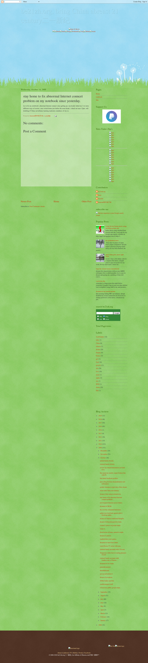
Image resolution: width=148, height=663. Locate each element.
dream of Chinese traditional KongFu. (112, 518)
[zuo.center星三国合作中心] (111, 177)
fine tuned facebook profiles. (109, 478)
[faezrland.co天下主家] (111, 170)
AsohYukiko (100, 337)
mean (97, 375)
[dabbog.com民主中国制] (111, 172)
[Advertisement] (74, 49)
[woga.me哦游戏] (111, 174)
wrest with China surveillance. (109, 490)
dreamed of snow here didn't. (109, 542)
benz (99, 195)
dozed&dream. (104, 570)
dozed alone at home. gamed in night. (112, 532)
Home (56, 201)
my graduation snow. (112, 240)
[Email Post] (55, 116)
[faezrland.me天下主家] (74, 648)
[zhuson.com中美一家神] (111, 155)
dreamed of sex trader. (107, 563)
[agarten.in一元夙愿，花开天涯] (111, 144)
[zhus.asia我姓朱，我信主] (111, 142)
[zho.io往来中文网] (111, 137)
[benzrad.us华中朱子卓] (111, 135)
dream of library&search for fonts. (111, 522)
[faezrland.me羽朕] (111, 139)
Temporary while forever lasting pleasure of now (113, 554)
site (97, 381)
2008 (100, 625)
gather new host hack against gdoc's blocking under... (111, 514)
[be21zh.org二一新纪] (111, 133)
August (102, 595)
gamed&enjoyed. (105, 567)
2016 (100, 426)
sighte (98, 378)
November (104, 454)
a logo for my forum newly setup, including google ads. (116, 227)
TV (71, 653)
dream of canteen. (105, 536)
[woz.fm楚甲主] (111, 181)
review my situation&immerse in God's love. (112, 468)
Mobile (75, 653)
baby (97, 340)
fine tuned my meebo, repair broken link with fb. (113, 474)
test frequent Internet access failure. (111, 503)
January (103, 620)
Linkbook (99, 97)
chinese (98, 346)
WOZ (97, 384)
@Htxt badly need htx (107, 581)
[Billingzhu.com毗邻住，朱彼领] (111, 152)
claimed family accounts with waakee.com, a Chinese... (109, 559)
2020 (100, 416)
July (101, 599)
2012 (100, 437)
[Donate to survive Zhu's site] (111, 123)
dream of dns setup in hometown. (110, 494)
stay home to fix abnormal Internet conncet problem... (111, 498)
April (102, 610)
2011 (100, 440)
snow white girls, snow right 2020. (115, 255)
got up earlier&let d (106, 574)
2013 (100, 433)
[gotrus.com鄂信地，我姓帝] (111, 150)
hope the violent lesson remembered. (107, 269)
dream (98, 349)
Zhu (97, 390)
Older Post (86, 201)
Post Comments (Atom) (37, 206)
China (98, 343)
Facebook (87, 653)
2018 (100, 419)
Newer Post (26, 201)
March (102, 613)
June (102, 603)
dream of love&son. (106, 577)
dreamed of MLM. (106, 506)
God (97, 362)
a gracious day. (100, 281)
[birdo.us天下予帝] (111, 161)
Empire (98, 352)
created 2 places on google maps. (110, 525)
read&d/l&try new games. (108, 539)
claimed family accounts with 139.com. (112, 549)
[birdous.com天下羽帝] (111, 164)
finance (98, 356)
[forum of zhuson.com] (119, 646)
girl (97, 359)
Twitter (81, 653)
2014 (100, 430)
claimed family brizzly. (107, 464)
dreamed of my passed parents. (106, 291)
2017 (100, 423)
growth (98, 365)
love (97, 371)
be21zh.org (101, 192)
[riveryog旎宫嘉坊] (111, 146)
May (102, 606)
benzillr (100, 199)
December (103, 451)
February (103, 617)
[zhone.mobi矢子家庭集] (111, 159)
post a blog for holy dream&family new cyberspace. (112, 483)
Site (97, 100)
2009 (100, 448)
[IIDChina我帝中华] (111, 157)
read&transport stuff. (106, 584)
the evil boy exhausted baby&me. (110, 510)
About (59, 653)
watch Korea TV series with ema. (110, 546)
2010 (100, 444)
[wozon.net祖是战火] (111, 168)
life (97, 368)
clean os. (102, 529)
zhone (98, 387)
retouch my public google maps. (110, 587)
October (103, 458)
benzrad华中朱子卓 (104, 202)
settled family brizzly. (107, 461)
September (104, 592)
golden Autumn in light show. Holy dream (113, 487)
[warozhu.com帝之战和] (111, 179)
